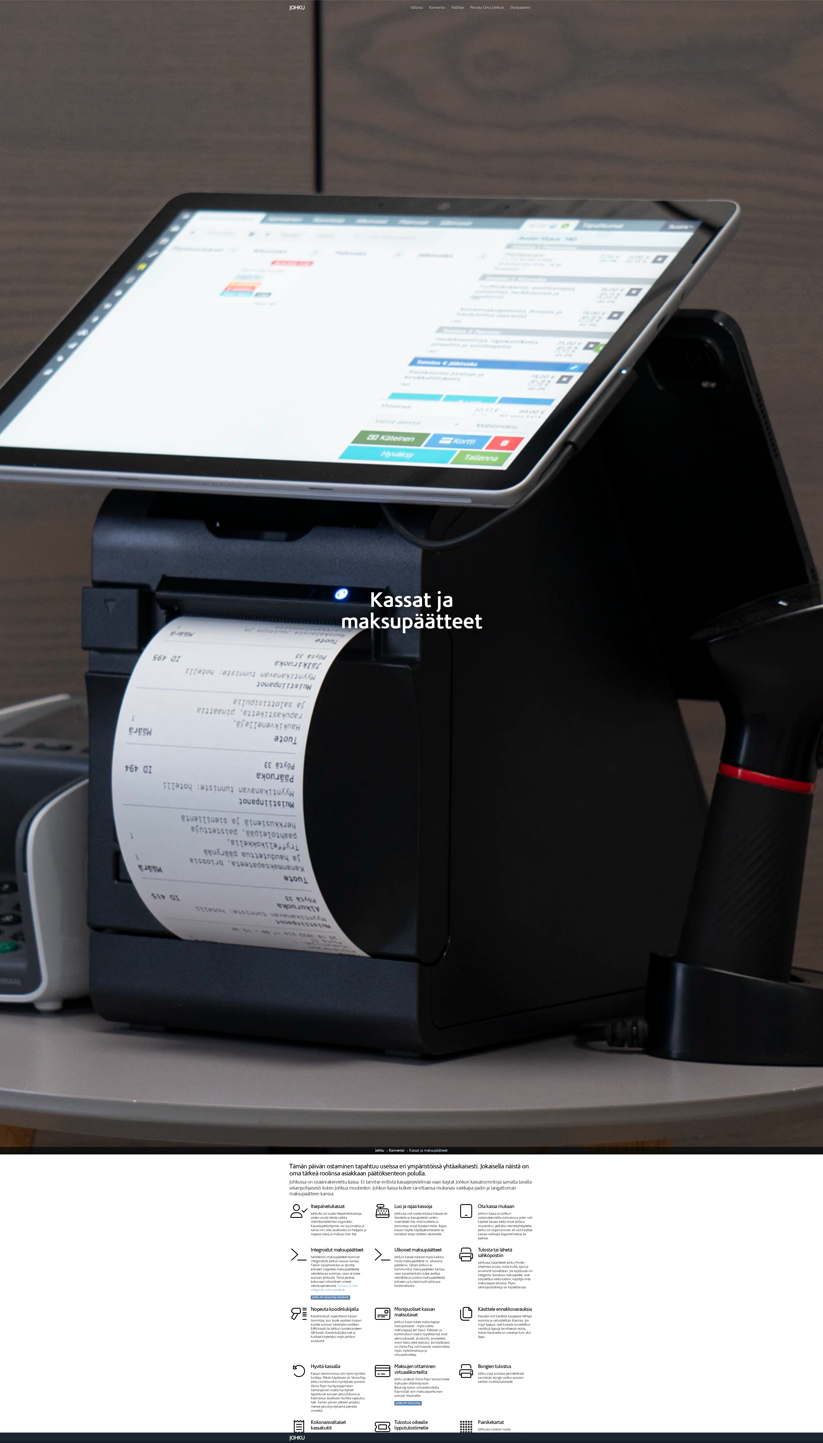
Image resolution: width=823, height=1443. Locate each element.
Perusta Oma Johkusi (487, 8)
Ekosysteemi (520, 8)
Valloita (416, 8)
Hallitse (458, 8)
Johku (379, 1150)
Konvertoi (437, 8)
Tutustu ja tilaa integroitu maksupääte (334, 1288)
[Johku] (297, 7)
